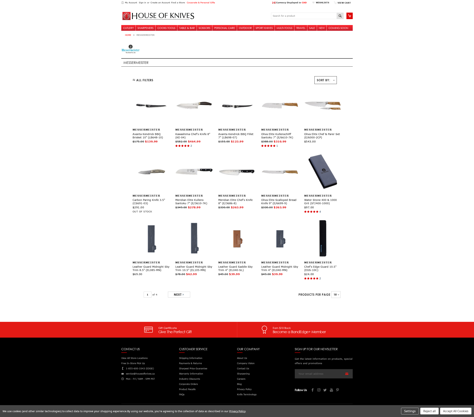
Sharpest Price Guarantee (193, 368)
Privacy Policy (237, 411)
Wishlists (322, 2)
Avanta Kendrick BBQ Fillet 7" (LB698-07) (235, 135)
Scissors (204, 27)
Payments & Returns (190, 363)
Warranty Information (191, 373)
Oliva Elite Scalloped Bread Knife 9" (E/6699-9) (278, 201)
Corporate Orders (188, 384)
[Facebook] (313, 390)
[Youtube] (331, 390)
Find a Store (178, 2)
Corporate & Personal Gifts (201, 2)
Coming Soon (338, 27)
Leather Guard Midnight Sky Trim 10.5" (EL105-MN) (193, 268)
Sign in (142, 2)
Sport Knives (264, 27)
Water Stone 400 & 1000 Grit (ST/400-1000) (320, 201)
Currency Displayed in (291, 2)
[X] (325, 390)
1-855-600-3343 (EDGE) (140, 368)
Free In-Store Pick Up (133, 363)
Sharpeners (145, 27)
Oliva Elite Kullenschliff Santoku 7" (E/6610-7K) (277, 135)
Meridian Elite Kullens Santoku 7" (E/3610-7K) (191, 201)
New (322, 27)
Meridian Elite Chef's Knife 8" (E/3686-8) (235, 201)
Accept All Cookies (455, 411)
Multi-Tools (284, 27)
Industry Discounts (189, 378)
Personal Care (224, 27)
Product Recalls (187, 389)
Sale (312, 27)
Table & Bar (187, 27)
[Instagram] (319, 390)
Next (178, 294)
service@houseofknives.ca (140, 373)
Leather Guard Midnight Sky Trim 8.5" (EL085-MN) (151, 268)
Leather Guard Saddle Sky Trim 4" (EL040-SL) (235, 268)
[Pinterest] (338, 390)
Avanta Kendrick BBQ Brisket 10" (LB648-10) (148, 135)
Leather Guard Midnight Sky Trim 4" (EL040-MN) (279, 268)
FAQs (181, 394)
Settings (410, 411)
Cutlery (128, 27)
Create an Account (160, 2)
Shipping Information (190, 358)
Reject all (429, 411)
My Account (131, 2)
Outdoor (245, 27)
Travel (300, 27)
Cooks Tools (166, 27)
